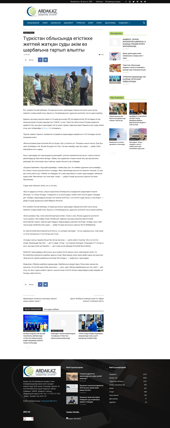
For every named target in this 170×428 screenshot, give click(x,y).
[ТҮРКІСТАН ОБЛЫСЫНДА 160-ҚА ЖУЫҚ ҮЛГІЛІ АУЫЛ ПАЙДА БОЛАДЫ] (115, 80)
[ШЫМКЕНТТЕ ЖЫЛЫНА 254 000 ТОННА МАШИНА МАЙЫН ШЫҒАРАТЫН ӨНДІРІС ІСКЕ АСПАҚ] (138, 108)
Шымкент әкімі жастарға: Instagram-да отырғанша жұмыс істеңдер (90, 399)
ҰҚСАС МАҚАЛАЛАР (33, 309)
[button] (144, 23)
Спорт (99, 23)
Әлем (45, 23)
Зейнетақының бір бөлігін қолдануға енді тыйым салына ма (117, 118)
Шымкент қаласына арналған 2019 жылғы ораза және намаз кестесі (91, 388)
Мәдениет (123, 23)
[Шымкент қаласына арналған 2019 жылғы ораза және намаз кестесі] (72, 388)
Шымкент (68, 23)
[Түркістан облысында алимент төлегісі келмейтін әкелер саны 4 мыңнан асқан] (115, 68)
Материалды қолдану (113, 1)
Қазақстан (56, 23)
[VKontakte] (141, 1)
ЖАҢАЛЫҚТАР (33, 23)
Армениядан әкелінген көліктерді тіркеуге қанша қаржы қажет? (40, 300)
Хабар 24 (46, 128)
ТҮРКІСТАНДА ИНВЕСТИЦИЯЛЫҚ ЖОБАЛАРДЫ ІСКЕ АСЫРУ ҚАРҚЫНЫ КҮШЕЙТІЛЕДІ (91, 336)
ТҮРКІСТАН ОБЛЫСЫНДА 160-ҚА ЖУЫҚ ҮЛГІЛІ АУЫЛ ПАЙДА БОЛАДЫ (134, 79)
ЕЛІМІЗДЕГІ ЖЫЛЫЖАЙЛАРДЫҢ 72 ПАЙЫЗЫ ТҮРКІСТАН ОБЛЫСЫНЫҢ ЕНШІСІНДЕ (63, 336)
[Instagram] (129, 1)
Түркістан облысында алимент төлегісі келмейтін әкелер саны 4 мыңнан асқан (134, 67)
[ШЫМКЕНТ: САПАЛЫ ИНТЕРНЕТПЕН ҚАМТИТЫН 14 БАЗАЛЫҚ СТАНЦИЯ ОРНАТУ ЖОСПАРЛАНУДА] (115, 42)
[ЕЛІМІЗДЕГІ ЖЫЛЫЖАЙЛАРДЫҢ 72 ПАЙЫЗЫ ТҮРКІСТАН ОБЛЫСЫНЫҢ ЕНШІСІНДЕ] (63, 323)
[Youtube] (145, 1)
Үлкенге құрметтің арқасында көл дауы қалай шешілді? (91, 376)
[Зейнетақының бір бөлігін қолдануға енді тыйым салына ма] (118, 108)
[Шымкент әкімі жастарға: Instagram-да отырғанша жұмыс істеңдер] (72, 400)
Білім (90, 23)
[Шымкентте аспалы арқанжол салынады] (118, 134)
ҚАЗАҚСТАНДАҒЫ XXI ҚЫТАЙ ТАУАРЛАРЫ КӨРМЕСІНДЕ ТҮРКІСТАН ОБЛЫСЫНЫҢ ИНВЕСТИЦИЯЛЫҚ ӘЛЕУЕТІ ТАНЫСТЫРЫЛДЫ (34, 338)
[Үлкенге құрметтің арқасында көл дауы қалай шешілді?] (72, 377)
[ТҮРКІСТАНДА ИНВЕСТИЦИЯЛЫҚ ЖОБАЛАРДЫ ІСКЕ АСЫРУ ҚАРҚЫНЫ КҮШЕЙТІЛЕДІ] (91, 323)
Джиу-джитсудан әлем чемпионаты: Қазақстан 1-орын (133, 55)
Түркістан (80, 23)
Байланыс (99, 1)
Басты (25, 29)
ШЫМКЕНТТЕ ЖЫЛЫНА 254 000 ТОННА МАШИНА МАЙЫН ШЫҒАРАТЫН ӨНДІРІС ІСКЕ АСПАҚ (138, 120)
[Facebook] (126, 1)
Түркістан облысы (35, 29)
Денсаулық (110, 23)
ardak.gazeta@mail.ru (49, 401)
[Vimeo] (137, 1)
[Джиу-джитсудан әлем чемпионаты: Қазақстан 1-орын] (115, 56)
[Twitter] (133, 1)
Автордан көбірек (51, 309)
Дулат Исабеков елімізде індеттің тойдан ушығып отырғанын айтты (87, 300)
